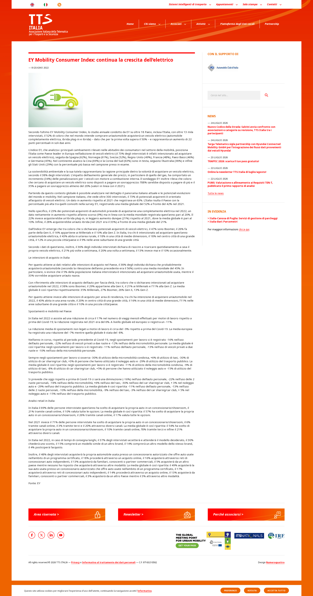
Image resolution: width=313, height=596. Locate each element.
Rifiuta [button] (252, 590)
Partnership (272, 24)
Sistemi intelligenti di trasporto (187, 4)
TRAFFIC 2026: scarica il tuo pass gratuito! (233, 161)
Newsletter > (133, 514)
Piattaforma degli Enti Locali (237, 24)
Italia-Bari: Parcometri (223, 221)
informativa (145, 590)
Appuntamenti (224, 4)
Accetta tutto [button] (276, 590)
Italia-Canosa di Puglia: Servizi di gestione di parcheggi (243, 218)
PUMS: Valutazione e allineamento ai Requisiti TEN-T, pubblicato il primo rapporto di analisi (240, 184)
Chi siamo (150, 24)
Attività (200, 24)
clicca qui (244, 229)
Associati (176, 24)
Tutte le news (216, 193)
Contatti (272, 4)
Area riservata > (46, 514)
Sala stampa (250, 4)
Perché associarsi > (228, 514)
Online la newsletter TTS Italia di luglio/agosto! (237, 172)
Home (130, 24)
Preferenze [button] (230, 590)
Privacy (75, 562)
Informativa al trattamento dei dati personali (108, 562)
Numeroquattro (275, 562)
